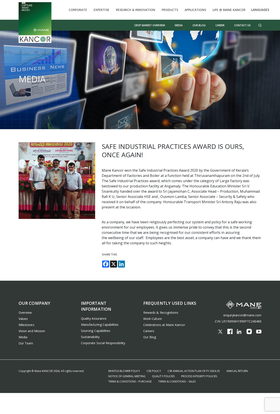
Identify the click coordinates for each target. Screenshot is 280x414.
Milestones (26, 325)
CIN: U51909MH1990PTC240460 (238, 321)
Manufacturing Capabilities (100, 324)
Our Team (26, 343)
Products (170, 10)
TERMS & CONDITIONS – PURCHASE (130, 381)
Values (23, 319)
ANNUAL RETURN (237, 371)
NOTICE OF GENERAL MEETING (126, 376)
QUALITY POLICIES (163, 376)
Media (23, 337)
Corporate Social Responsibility (103, 343)
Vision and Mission (32, 331)
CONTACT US (242, 25)
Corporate (78, 10)
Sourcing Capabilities (95, 331)
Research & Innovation (135, 10)
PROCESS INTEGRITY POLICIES (199, 376)
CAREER (219, 25)
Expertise (101, 10)
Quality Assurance (94, 318)
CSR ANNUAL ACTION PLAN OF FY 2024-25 (194, 371)
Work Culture (152, 319)
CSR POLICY (154, 371)
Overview (25, 312)
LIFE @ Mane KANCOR (229, 10)
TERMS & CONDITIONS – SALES (176, 381)
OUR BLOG (199, 25)
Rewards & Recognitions (160, 312)
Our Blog (149, 337)
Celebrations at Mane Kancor (164, 325)
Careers (148, 331)
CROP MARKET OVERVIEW (149, 25)
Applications (195, 10)
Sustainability (90, 337)
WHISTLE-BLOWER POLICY (124, 371)
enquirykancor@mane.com (242, 315)
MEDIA (179, 25)
